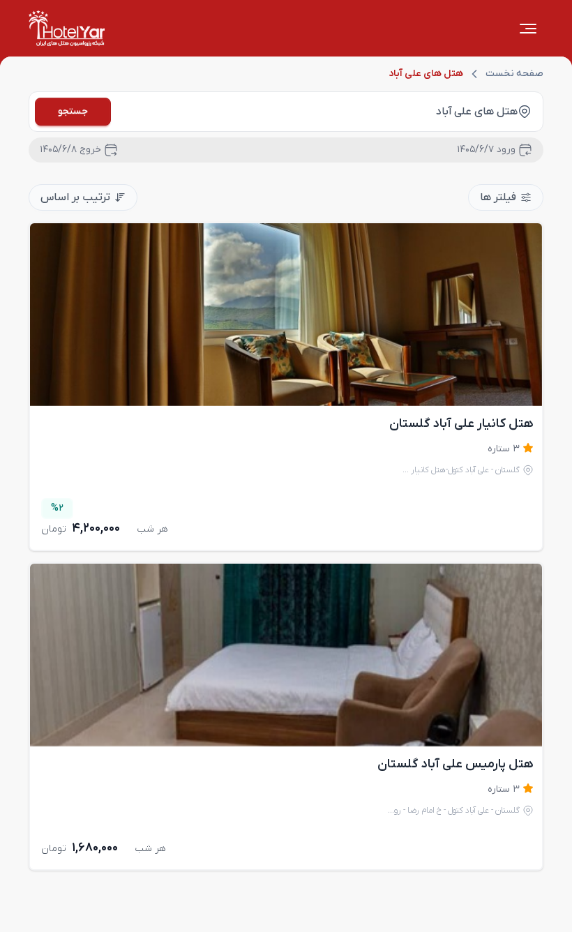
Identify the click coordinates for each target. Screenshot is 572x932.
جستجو (73, 111)
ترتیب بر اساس (75, 197)
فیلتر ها (498, 197)
